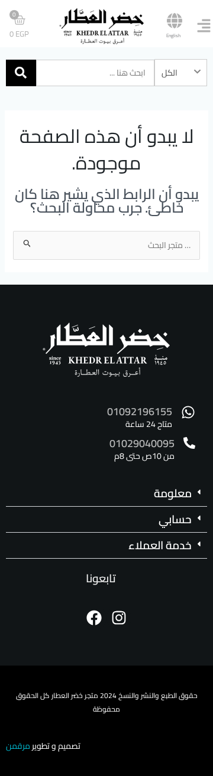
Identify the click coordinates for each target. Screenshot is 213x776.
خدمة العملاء (160, 545)
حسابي (175, 519)
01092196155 (139, 411)
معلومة (173, 493)
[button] (106, 494)
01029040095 (142, 443)
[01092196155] (188, 412)
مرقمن (18, 746)
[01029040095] (189, 443)
